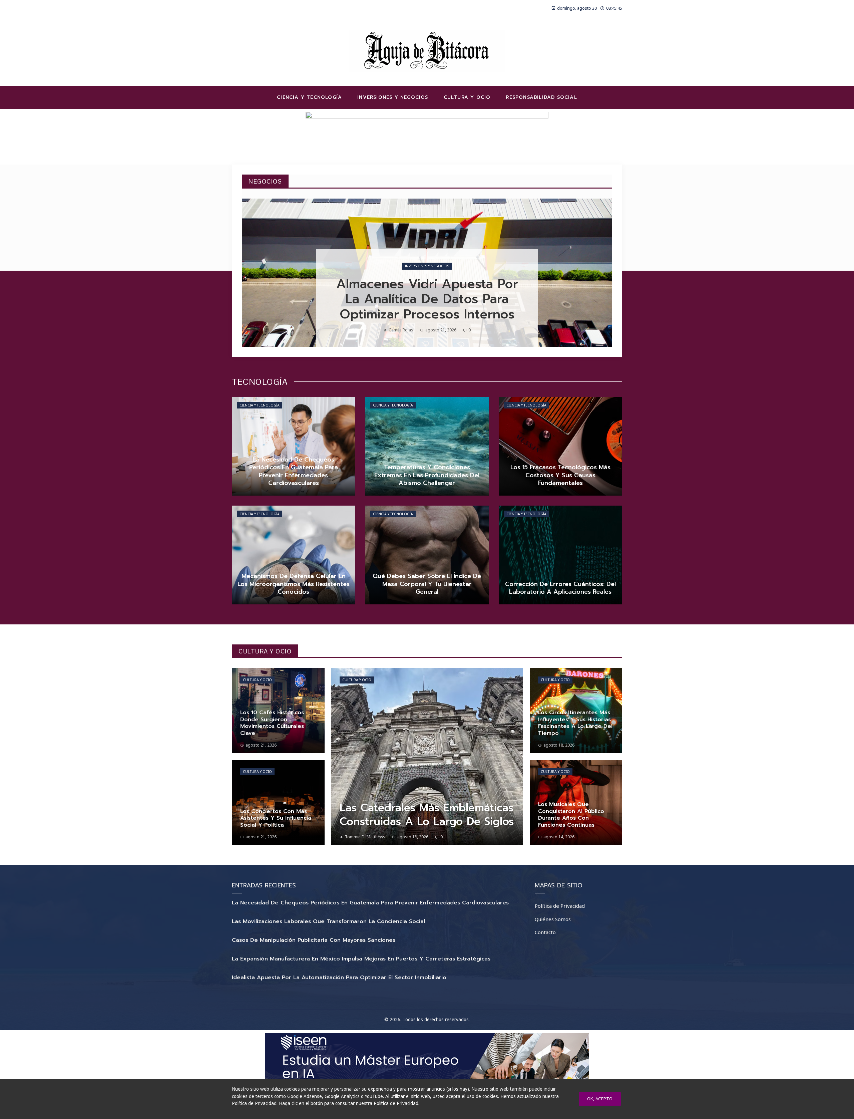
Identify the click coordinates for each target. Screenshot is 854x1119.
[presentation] (252, 272)
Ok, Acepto (599, 1099)
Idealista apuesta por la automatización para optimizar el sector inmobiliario (339, 977)
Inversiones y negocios (427, 266)
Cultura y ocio (257, 679)
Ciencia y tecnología (260, 405)
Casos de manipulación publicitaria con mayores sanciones (313, 940)
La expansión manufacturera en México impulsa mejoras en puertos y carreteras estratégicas (361, 959)
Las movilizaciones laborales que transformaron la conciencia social (328, 921)
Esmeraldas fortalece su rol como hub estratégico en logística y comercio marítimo (427, 299)
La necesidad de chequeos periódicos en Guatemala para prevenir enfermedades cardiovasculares (370, 903)
